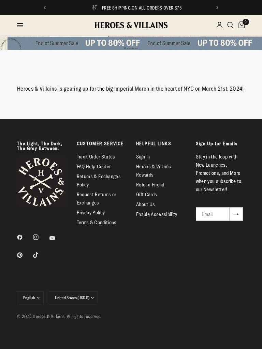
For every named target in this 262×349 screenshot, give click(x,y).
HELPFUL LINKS (153, 143)
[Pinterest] (24, 254)
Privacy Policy (91, 212)
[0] (240, 25)
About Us (145, 204)
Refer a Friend (150, 184)
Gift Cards (146, 194)
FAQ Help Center (94, 166)
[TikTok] (40, 254)
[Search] (230, 25)
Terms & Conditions (97, 222)
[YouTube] (56, 238)
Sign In (143, 156)
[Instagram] (40, 237)
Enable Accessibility (156, 214)
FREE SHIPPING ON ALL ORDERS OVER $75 (137, 8)
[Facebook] (24, 237)
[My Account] (219, 25)
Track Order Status (96, 156)
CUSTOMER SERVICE (100, 143)
